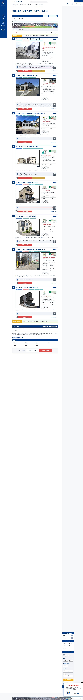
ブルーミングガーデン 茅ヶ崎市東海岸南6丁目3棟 (28, 39)
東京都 (15, 342)
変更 (72, 635)
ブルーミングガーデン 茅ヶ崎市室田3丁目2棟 (27, 75)
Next (38, 58)
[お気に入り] (17, 71)
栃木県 (37, 345)
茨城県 (26, 345)
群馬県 (15, 345)
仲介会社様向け (70, 1)
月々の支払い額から (3, 26)
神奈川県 (26, 342)
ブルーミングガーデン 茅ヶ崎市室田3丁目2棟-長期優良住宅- (30, 249)
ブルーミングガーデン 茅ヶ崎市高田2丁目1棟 (27, 182)
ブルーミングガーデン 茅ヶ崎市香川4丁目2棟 (27, 146)
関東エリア (15, 340)
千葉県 (48, 342)
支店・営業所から (3, 30)
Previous (37, 58)
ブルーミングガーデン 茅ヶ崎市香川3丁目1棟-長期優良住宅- (30, 113)
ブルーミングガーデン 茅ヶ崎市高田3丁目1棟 (27, 287)
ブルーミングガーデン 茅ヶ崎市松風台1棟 (26, 216)
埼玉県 (37, 342)
